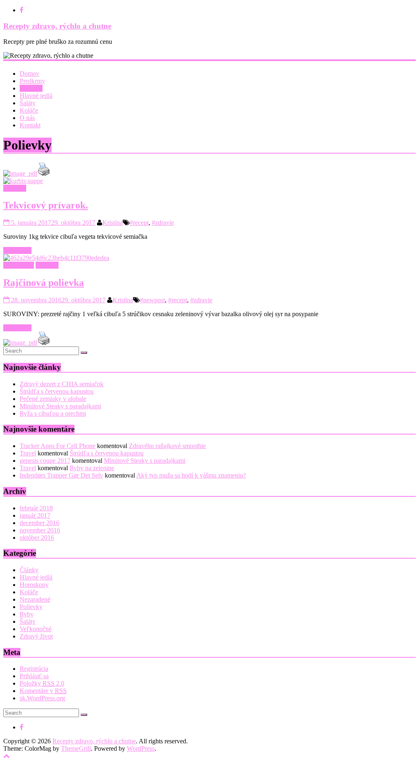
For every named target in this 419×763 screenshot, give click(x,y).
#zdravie (163, 222)
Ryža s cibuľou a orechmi (53, 413)
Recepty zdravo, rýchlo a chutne (57, 26)
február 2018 (36, 508)
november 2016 (40, 530)
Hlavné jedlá (36, 95)
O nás (27, 117)
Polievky (31, 88)
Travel (28, 453)
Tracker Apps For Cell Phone (57, 445)
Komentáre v (43, 690)
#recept (139, 222)
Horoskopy (34, 584)
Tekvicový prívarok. (45, 205)
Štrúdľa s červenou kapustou (57, 391)
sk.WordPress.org (42, 698)
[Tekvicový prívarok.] (23, 180)
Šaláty (28, 103)
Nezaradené (18, 265)
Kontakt (30, 125)
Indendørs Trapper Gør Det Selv (61, 475)
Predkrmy (32, 80)
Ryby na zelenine (92, 467)
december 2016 (39, 522)
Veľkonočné (36, 628)
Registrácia (34, 668)
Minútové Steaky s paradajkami (60, 406)
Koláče (29, 110)
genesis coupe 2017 (45, 460)
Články (29, 569)
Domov (29, 73)
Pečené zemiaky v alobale (53, 398)
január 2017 (35, 515)
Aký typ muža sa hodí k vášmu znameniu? (191, 475)
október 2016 (37, 537)
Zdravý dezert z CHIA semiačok (62, 383)
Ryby (27, 614)
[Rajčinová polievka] (56, 257)
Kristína (112, 222)
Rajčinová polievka (43, 282)
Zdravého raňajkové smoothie (167, 445)
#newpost (152, 300)
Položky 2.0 (42, 683)
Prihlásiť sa (34, 675)
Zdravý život (36, 636)
